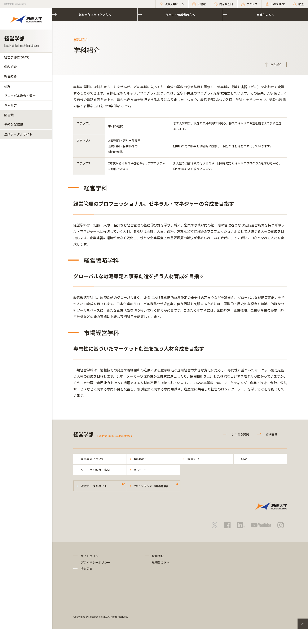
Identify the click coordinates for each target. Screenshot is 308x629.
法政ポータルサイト (18, 134)
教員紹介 (10, 76)
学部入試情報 (13, 124)
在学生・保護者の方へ (180, 15)
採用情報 (158, 556)
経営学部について (16, 57)
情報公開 (86, 569)
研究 (7, 86)
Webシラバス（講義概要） (152, 486)
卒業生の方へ (265, 15)
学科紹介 (10, 67)
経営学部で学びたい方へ (95, 15)
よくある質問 (240, 434)
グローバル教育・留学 (20, 95)
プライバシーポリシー (95, 562)
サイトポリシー (91, 556)
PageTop (303, 624)
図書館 (9, 115)
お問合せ (271, 434)
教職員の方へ (161, 562)
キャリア (10, 105)
